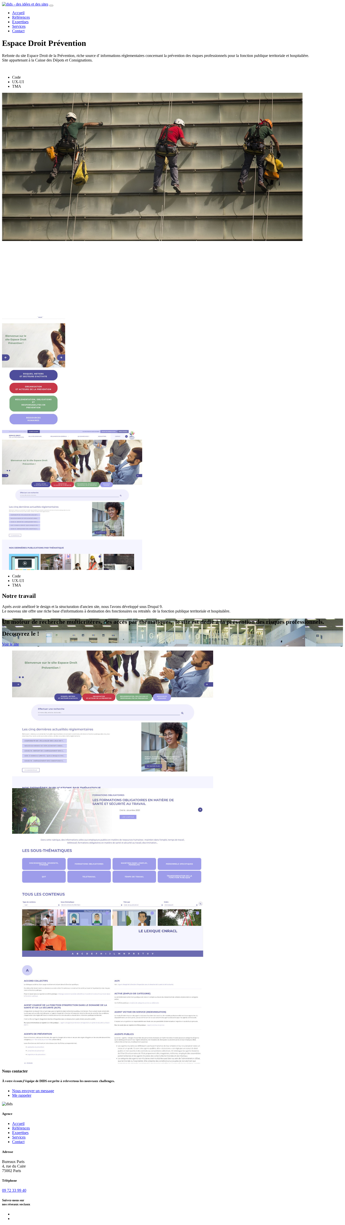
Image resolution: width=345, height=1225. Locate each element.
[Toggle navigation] (51, 5)
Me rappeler (21, 1095)
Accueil (18, 13)
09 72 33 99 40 (14, 1190)
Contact (18, 31)
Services (19, 26)
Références (21, 17)
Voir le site (10, 644)
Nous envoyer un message (33, 1091)
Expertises (20, 22)
